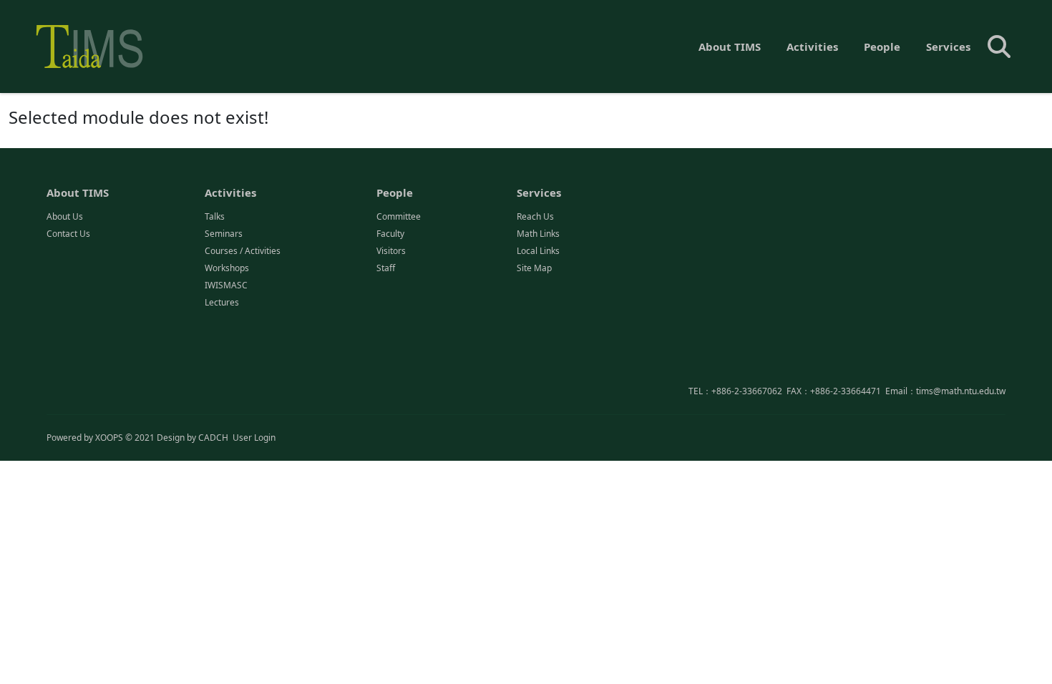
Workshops (227, 268)
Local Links (538, 251)
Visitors (391, 251)
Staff (385, 268)
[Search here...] (999, 46)
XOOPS (109, 437)
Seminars (224, 234)
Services (948, 46)
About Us (65, 216)
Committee (398, 216)
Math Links (538, 234)
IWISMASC (226, 285)
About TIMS (729, 46)
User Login (254, 437)
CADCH (213, 437)
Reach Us (535, 216)
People (882, 46)
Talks (215, 216)
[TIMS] (89, 46)
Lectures (222, 302)
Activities (812, 46)
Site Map (534, 268)
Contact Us (68, 234)
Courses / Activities (243, 251)
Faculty (390, 234)
